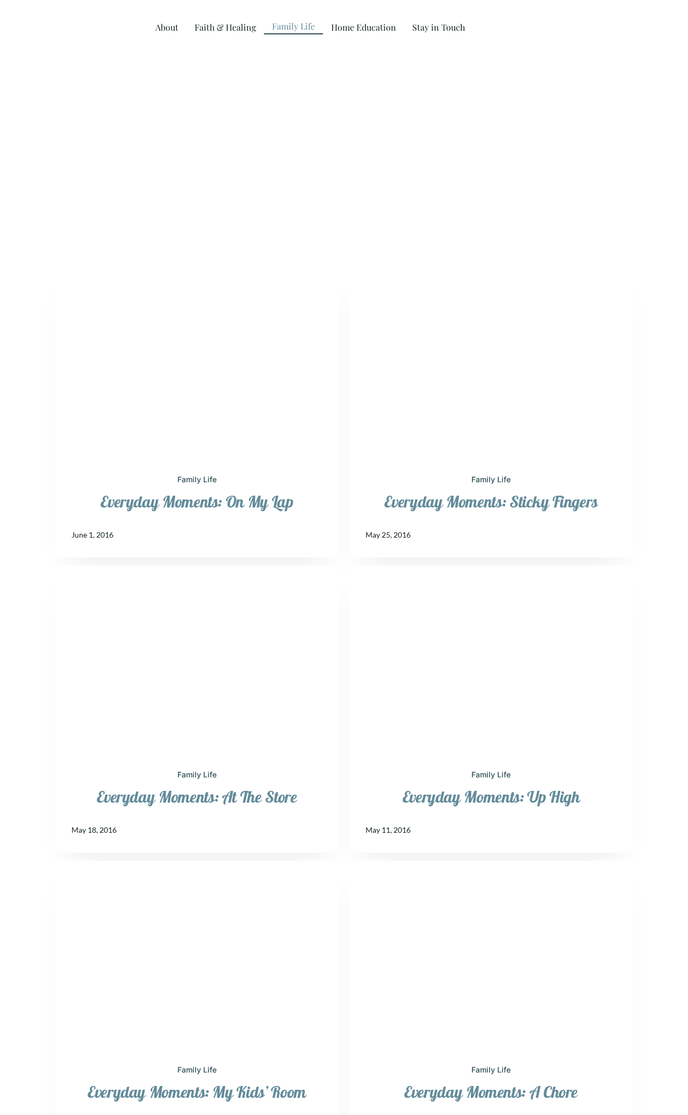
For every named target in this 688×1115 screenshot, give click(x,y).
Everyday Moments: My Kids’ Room (197, 1093)
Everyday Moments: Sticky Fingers (490, 502)
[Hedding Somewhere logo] (56, 16)
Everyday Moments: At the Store (197, 798)
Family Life (197, 479)
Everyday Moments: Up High (491, 798)
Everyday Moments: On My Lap (197, 502)
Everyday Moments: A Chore (491, 1093)
